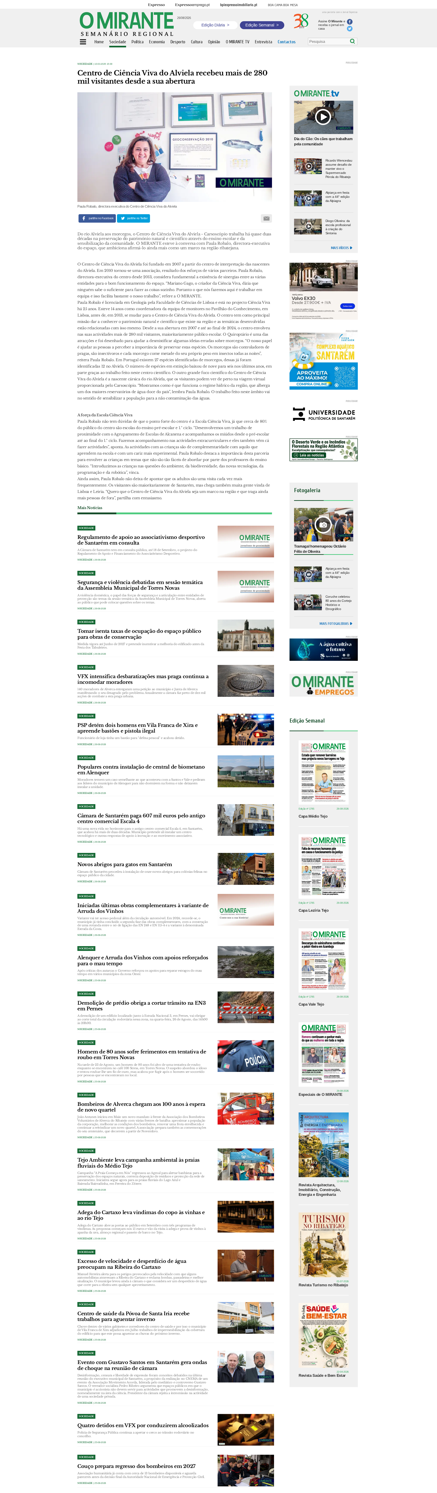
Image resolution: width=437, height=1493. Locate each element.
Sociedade (85, 63)
